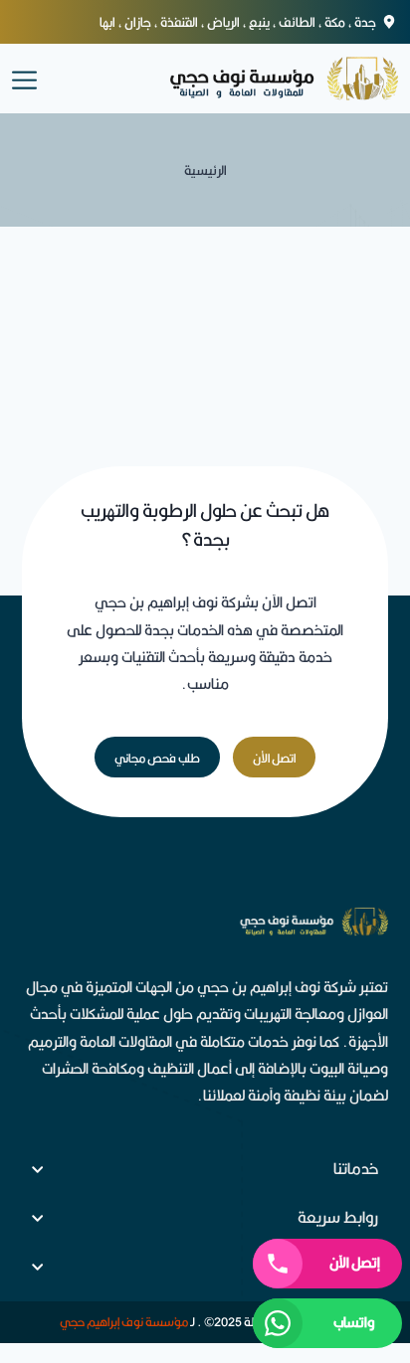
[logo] (262, 78)
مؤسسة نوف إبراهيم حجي (124, 1321)
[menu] (24, 78)
